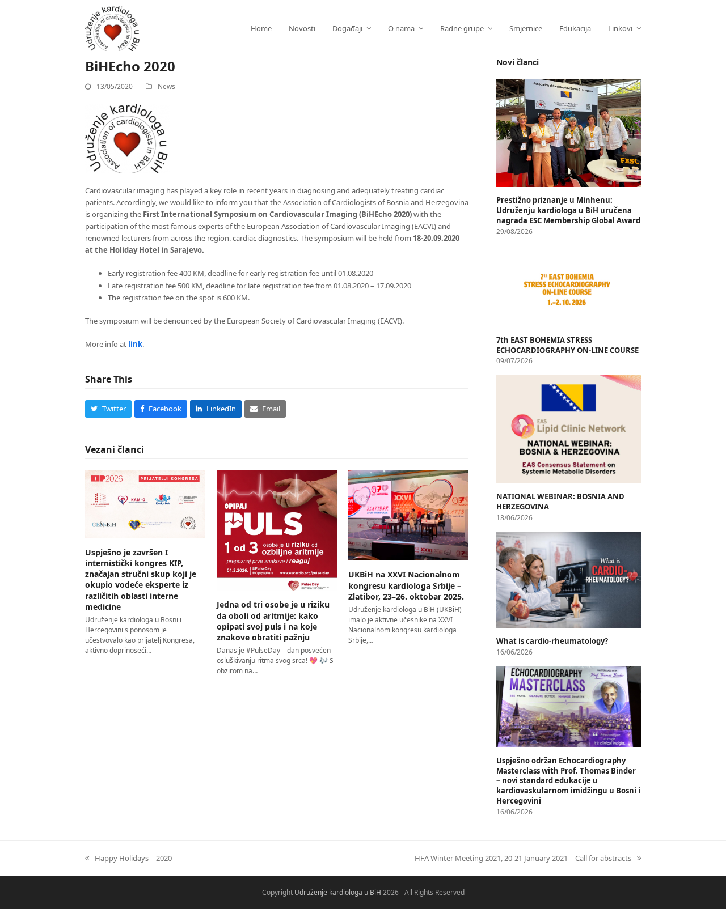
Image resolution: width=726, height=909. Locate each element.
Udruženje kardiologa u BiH (337, 892)
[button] (108, 409)
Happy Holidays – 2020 (128, 857)
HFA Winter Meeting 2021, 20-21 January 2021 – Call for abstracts (523, 857)
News (166, 86)
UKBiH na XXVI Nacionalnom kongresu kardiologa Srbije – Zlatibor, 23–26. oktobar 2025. (406, 585)
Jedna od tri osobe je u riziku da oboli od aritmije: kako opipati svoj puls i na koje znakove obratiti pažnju (273, 621)
